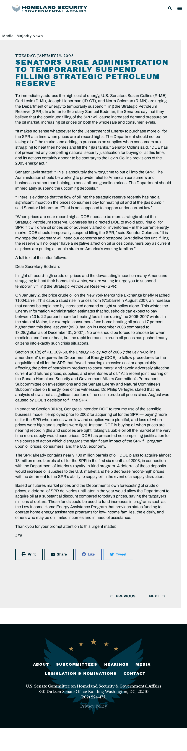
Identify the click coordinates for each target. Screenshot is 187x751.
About (41, 664)
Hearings (116, 664)
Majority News (30, 36)
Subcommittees (76, 664)
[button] (170, 8)
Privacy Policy (93, 706)
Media (8, 36)
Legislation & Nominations (81, 673)
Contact (135, 673)
